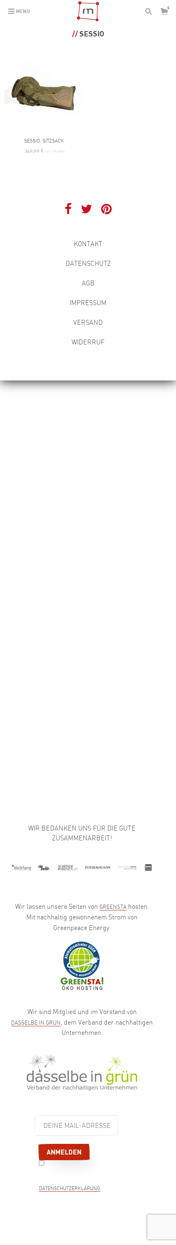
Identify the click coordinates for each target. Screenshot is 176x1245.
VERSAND (88, 322)
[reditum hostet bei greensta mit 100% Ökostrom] (81, 965)
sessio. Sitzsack (44, 141)
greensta (112, 906)
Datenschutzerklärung (69, 1189)
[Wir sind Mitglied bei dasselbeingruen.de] (81, 1072)
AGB (88, 283)
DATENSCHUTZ (88, 263)
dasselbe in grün (36, 1022)
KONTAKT (88, 244)
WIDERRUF (88, 342)
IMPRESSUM (88, 303)
